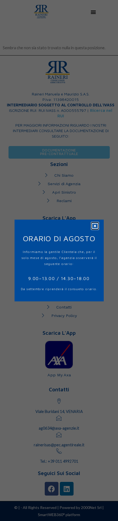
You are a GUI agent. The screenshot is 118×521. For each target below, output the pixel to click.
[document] (59, 260)
